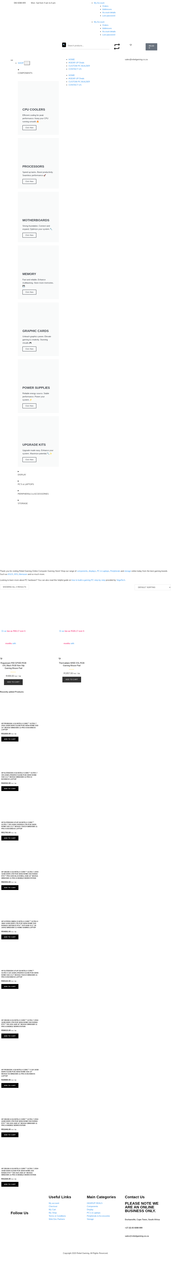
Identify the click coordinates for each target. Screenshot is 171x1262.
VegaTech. (121, 580)
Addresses (107, 9)
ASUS (10, 574)
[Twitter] (31, 1221)
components (82, 571)
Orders (105, 6)
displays (92, 571)
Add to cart (13, 682)
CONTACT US (75, 69)
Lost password (108, 16)
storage (127, 571)
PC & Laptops (103, 571)
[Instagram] (23, 1221)
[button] (131, 45)
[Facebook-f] (40, 1221)
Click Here (29, 128)
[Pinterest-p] (14, 1221)
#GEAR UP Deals (76, 62)
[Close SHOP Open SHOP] (27, 63)
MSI (16, 574)
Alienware (23, 574)
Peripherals (115, 571)
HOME (72, 59)
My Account (99, 3)
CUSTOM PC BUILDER (79, 66)
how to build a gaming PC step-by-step (88, 580)
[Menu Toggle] (12, 60)
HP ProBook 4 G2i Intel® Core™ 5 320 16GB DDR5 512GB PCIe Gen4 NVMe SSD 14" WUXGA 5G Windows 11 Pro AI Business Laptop (20, 1073)
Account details (109, 12)
